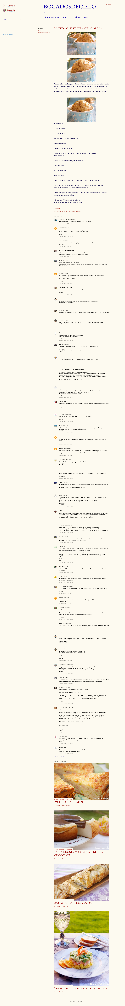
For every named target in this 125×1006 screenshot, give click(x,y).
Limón (40, 30)
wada (60, 736)
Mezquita (61, 546)
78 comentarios (66, 805)
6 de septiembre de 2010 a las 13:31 (66, 328)
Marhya (60, 240)
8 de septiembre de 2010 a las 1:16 (65, 593)
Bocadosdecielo (70, 6)
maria (60, 536)
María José (61, 459)
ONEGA (61, 511)
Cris (59, 576)
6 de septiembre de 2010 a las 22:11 (66, 491)
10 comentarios (66, 992)
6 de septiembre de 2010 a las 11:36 (66, 269)
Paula (60, 344)
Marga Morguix (62, 664)
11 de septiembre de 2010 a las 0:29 (66, 732)
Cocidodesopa (62, 687)
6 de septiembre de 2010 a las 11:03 (66, 246)
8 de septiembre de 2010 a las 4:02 (66, 603)
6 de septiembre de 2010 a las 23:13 (66, 521)
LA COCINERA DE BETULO (66, 357)
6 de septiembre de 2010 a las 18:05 (66, 421)
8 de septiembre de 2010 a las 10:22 (66, 619)
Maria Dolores (62, 586)
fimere (60, 597)
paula (60, 566)
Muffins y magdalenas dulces (72, 211)
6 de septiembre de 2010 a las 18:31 (66, 444)
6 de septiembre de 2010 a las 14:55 (66, 340)
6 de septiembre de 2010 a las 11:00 (66, 236)
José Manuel (62, 287)
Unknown (61, 437)
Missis (60, 677)
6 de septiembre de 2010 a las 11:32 (66, 256)
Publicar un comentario (60, 756)
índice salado (83, 17)
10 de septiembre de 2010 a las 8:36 (66, 703)
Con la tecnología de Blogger (76, 1001)
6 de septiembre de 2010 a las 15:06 (66, 362)
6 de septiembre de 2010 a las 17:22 (66, 410)
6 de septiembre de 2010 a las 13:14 (66, 316)
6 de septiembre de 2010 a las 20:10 (66, 478)
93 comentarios (66, 906)
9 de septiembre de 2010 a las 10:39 (66, 644)
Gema (60, 747)
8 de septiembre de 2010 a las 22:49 (66, 632)
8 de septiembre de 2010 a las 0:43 (66, 582)
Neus (60, 387)
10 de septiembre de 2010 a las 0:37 (66, 673)
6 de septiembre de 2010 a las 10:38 (66, 223)
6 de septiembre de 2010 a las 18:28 (66, 432)
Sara (60, 495)
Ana (60, 298)
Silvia (60, 273)
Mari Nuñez (61, 414)
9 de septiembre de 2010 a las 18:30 (66, 660)
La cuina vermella (63, 219)
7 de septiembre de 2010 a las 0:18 (66, 542)
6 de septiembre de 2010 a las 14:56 (66, 353)
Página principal (52, 17)
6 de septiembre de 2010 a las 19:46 (66, 466)
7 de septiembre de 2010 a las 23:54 (66, 572)
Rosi (60, 425)
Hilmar (60, 636)
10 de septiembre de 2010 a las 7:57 (66, 683)
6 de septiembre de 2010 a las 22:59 (66, 506)
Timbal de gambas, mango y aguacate (80, 988)
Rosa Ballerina (62, 227)
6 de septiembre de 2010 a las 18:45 (66, 455)
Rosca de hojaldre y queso (73, 902)
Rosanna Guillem (63, 250)
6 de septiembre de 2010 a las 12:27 (66, 283)
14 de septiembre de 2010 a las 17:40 (66, 753)
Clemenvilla (61, 607)
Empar (60, 482)
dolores (60, 649)
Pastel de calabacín (68, 802)
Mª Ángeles (61, 525)
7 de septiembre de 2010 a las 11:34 (66, 562)
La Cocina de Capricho (64, 367)
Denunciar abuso (8, 34)
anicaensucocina (63, 707)
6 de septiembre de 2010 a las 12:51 (66, 306)
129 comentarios (66, 858)
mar (60, 310)
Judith (60, 401)
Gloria (60, 333)
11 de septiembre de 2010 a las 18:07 (66, 743)
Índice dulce (68, 17)
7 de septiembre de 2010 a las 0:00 (66, 532)
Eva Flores (61, 260)
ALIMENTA (61, 623)
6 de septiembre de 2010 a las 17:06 (66, 397)
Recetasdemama (63, 471)
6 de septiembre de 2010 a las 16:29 (66, 383)
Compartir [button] (40, 25)
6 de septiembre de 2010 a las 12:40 (66, 294)
